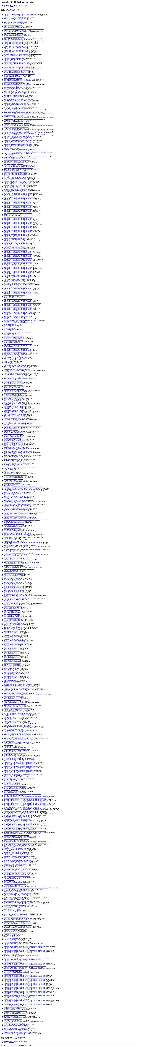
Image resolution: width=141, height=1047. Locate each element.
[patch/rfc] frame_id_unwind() (11, 502)
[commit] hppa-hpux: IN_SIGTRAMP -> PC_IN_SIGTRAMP (18, 168)
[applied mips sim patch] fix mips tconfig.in (14, 693)
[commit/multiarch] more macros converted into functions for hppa (19, 913)
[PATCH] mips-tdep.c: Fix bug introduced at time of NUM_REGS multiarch (21, 811)
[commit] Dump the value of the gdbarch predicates (16, 197)
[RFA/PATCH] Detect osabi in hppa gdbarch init (15, 72)
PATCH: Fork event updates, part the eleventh (14, 622)
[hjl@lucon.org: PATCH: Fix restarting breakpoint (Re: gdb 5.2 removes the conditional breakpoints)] (27, 156)
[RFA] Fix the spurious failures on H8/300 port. (15, 611)
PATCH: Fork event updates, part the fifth (13, 340)
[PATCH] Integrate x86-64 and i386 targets (14, 819)
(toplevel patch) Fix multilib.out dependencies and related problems (19, 764)
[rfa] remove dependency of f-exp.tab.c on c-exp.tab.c (16, 52)
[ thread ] (16, 5)
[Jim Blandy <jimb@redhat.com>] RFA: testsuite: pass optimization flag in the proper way (25, 798)
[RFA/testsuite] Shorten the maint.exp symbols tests (16, 92)
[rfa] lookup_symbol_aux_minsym (12, 170)
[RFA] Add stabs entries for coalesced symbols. (15, 316)
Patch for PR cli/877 (8, 465)
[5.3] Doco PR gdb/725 (9, 115)
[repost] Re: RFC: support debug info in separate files (16, 850)
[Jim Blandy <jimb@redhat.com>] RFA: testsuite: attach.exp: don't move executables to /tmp (25, 799)
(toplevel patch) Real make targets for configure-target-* (17, 105)
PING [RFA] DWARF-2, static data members (14, 243)
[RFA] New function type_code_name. (13, 529)
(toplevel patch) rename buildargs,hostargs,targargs (15, 929)
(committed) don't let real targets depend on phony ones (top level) (19, 726)
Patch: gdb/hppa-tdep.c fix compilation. (13, 615)
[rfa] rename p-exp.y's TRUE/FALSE (12, 399)
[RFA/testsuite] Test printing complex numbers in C (16, 104)
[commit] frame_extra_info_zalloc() (12, 563)
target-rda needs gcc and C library (11, 539)
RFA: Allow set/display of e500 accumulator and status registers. (19, 734)
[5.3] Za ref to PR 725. (9, 469)
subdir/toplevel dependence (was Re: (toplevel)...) (15, 1008)
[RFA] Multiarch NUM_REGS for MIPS (13, 555)
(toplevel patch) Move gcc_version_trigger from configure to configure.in (21, 14)
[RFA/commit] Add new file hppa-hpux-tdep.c (14, 573)
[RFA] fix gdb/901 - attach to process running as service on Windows (20, 915)
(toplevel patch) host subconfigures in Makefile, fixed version (18, 142)
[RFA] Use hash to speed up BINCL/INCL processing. (16, 348)
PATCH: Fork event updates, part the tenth (14, 620)
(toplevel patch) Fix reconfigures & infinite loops (15, 848)
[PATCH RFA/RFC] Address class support (14, 37)
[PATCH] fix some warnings (10, 317)
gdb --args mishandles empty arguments (13, 35)
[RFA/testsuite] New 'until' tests (11, 790)
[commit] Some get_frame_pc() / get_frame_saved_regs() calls (18, 705)
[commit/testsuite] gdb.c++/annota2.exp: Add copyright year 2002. (19, 737)
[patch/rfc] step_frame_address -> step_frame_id (15, 150)
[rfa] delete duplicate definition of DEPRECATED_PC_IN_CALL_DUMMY (22, 897)
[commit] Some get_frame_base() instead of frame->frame (17, 373)
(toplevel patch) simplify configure (12, 483)
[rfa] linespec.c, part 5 (9, 215)
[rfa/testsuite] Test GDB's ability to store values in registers (17, 181)
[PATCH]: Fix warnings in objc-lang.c (13, 784)
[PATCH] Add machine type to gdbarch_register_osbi (16, 604)
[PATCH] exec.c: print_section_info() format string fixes (17, 749)
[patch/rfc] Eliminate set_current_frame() (13, 521)
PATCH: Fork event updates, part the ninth (14, 619)
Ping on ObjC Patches (9, 746)
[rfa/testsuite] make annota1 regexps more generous (16, 97)
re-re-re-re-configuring (9, 359)
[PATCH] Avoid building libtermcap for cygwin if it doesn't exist (19, 688)
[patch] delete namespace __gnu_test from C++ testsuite (17, 714)
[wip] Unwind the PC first (10, 729)
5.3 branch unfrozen (8, 538)
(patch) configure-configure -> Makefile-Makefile (15, 365)
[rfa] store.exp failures (9, 285)
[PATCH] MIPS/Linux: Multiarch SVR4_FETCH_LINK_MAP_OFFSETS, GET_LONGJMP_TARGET (29, 809)
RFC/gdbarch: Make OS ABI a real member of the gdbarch (17, 927)
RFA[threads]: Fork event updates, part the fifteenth (16, 628)
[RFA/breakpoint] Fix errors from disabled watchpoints (16, 972)
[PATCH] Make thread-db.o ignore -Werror (14, 332)
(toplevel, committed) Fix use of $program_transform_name (17, 1032)
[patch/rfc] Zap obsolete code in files (12, 700)
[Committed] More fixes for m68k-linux (13, 561)
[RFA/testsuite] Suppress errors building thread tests (16, 1030)
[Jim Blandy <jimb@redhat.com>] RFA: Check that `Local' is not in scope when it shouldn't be (26, 796)
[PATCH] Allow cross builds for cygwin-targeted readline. (17, 686)
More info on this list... (9, 6)
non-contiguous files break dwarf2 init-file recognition (16, 513)
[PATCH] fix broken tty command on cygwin (14, 1023)
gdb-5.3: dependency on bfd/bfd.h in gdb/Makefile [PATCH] (18, 923)
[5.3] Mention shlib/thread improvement (13, 128)
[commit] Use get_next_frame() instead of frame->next (16, 366)
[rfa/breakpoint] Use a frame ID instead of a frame (15, 149)
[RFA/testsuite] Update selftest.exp (12, 83)
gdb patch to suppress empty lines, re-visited (14, 484)
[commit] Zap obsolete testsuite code (12, 672)
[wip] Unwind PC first (9, 214)
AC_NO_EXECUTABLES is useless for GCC (15, 432)
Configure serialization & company (12, 1009)
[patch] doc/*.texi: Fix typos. (10, 779)
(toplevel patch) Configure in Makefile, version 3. (15, 187)
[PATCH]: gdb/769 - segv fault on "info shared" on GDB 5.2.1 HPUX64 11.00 (22, 303)
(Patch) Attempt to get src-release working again (15, 275)
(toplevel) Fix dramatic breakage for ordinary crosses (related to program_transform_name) (25, 946)
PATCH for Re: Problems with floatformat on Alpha (16, 158)
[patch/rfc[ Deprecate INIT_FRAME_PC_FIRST (15, 313)
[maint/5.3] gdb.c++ (8, 468)
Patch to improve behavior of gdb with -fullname (15, 463)
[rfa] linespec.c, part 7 (9, 494)
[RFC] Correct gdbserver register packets (13, 26)
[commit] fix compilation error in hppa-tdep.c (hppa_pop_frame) (19, 562)
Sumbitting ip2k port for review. (11, 526)
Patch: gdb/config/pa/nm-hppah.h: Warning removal (16, 849)
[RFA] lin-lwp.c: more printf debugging (13, 882)
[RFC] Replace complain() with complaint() (14, 533)
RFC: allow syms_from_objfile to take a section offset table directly (19, 845)
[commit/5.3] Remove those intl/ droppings (14, 18)
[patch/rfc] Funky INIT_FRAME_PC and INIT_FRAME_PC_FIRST (20, 259)
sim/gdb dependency (8, 342)
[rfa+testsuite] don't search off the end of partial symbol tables (18, 684)
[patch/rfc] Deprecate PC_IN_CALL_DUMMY (15, 17)
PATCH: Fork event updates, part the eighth (14, 553)
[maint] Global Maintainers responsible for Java (15, 55)
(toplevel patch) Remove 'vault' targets (13, 59)
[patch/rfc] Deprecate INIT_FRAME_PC (13, 391)
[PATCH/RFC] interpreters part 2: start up (13, 385)
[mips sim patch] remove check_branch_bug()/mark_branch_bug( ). (19, 1034)
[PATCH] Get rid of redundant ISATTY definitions (15, 996)
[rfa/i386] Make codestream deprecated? (13, 23)
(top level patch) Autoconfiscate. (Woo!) (13, 938)
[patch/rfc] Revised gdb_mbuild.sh (12, 287)
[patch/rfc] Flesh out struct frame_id (12, 21)
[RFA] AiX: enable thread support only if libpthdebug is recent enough (20, 38)
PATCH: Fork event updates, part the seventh (14, 530)
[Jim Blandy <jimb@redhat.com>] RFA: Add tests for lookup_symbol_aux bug (22, 794)
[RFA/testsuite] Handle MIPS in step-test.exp (14, 91)
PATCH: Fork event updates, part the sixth (14, 341)
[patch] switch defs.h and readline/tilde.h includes (15, 393)
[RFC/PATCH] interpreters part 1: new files (14, 389)
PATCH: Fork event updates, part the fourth (14, 338)
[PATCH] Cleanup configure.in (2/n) (12, 1029)
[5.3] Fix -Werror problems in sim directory (14, 108)
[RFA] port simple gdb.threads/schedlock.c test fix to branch (18, 79)
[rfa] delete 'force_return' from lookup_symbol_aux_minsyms (18, 289)
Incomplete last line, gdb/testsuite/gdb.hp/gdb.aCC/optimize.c (18, 709)
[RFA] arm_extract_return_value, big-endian (14, 95)
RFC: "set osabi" (8, 935)
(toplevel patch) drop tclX (10, 472)
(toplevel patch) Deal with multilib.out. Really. (14, 772)
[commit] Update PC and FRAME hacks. (13, 725)
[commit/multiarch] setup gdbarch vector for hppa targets (17, 921)
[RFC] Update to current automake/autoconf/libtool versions (18, 304)
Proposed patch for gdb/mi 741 (11, 311)
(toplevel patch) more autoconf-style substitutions (15, 473)
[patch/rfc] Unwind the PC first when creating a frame (16, 481)
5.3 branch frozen (8, 148)
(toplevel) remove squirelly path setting (13, 944)
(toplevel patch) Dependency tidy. (11, 60)
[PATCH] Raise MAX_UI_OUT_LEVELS (14, 616)
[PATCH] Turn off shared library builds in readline (15, 692)
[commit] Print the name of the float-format (14, 22)
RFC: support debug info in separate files (13, 428)
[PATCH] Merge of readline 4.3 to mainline (14, 336)
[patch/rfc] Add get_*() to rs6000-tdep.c (13, 706)
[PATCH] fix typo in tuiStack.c (11, 334)
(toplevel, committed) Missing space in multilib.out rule (16, 894)
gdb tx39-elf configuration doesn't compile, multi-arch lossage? (18, 713)
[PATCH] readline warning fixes (11, 602)
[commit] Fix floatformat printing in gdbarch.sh (15, 352)
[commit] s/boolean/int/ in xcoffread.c (12, 45)
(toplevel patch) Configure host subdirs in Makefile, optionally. (18, 138)
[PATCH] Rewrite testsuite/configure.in (13, 993)
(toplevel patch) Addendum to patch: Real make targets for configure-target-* (21, 109)
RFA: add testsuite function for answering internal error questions (19, 112)
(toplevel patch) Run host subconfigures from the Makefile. (17, 182)
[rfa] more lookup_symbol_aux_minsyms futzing (15, 862)
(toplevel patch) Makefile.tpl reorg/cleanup (14, 82)
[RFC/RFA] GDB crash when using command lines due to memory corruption (22, 489)
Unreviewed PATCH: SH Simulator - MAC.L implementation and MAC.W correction (24, 29)
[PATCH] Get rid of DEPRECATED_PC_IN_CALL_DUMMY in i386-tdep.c (22, 487)
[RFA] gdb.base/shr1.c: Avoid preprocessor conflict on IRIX (18, 100)
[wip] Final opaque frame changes (12, 447)
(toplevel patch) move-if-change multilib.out (14, 768)
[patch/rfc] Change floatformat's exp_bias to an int (15, 166)
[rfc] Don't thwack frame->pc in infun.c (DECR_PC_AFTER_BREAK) (21, 320)
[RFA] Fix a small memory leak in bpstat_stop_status (16, 545)
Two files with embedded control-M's (12, 157)
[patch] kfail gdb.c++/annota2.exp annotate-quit (15, 735)
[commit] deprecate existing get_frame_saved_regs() (16, 498)
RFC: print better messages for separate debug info (15, 852)
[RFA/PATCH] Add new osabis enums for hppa (15, 71)
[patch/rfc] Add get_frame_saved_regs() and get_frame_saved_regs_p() (20, 501)
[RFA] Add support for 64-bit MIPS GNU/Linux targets (17, 870)
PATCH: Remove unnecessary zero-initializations (15, 758)
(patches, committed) (8, 754)
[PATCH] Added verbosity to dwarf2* (13, 606)
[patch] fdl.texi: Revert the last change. (13, 1005)
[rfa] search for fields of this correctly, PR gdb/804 (15, 189)
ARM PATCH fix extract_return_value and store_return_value (18, 603)
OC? (5, 471)
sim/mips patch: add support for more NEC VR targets (16, 116)
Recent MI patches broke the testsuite (12, 624)
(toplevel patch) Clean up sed (10, 930)
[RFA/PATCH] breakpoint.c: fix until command (15, 788)
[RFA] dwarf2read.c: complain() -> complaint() (15, 416)
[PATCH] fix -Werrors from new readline (13, 369)
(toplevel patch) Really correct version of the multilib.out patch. (18, 774)
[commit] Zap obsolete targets (11, 680)
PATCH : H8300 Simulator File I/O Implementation (16, 31)
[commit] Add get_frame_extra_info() (12, 528)
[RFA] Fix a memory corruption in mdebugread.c (15, 1027)
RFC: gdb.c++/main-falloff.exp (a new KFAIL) (15, 1007)
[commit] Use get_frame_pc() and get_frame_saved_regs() (17, 702)
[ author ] (25, 5)
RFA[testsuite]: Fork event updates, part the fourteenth (16, 627)
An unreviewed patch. (9, 909)
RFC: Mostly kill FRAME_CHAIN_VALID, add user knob (18, 919)
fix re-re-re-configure (9, 328)
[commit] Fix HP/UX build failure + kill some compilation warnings (19, 74)
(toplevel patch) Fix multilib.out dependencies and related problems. (19, 762)
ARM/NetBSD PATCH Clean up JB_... (13, 712)
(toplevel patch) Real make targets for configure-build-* (17, 103)
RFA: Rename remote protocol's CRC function (15, 704)
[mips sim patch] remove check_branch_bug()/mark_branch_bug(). (19, 689)
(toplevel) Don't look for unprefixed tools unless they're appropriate (19, 943)
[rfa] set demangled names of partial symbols (14, 865)
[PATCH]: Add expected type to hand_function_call (16, 439)
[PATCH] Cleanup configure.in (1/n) (12, 1025)
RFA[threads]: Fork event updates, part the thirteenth (16, 626)
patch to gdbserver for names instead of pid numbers (16, 411)
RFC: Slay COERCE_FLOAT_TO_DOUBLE (15, 868)
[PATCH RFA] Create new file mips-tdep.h (14, 191)
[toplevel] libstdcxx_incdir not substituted (13, 719)
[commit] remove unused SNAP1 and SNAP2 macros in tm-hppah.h (20, 136)
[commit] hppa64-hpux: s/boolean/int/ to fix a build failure (17, 169)
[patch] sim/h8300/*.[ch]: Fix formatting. (13, 910)
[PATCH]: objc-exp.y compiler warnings (13, 999)
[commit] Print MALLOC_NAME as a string (14, 414)
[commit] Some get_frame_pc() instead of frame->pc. (16, 378)
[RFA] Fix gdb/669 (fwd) (10, 775)
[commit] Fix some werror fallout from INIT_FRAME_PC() (18, 375)
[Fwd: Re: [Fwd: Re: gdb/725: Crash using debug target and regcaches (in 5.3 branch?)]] (24, 113)
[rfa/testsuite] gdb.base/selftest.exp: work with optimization (17, 505)
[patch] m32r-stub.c (8, 745)
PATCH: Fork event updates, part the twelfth (14, 623)
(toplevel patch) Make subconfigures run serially (15, 133)
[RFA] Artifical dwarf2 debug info (12, 610)
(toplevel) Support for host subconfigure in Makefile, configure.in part (20, 15)
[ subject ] (20, 5)
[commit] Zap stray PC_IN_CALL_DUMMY (14, 358)
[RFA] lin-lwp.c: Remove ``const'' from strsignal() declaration (18, 284)
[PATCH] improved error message (12, 599)
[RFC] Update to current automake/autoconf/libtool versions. (18, 193)
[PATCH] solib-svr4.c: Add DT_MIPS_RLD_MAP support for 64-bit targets (22, 812)
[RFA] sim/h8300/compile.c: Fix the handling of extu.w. (17, 922)
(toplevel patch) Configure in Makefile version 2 (15, 186)
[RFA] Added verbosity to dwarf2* (12, 607)
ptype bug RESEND (8, 154)
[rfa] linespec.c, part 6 (9, 297)
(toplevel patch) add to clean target (12, 853)
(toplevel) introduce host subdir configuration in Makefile (17, 42)
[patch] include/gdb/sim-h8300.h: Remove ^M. (15, 911)
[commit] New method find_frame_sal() (13, 19)
